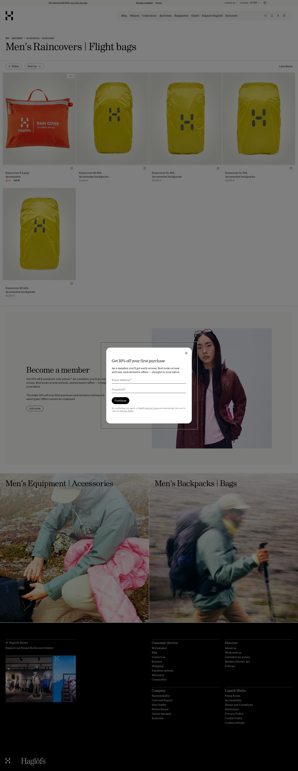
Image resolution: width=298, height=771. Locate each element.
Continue (120, 400)
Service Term (151, 408)
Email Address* (122, 380)
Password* (119, 389)
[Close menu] (186, 353)
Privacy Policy (127, 411)
